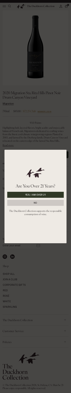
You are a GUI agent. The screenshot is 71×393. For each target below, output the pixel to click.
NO (35, 203)
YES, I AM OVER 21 (35, 194)
